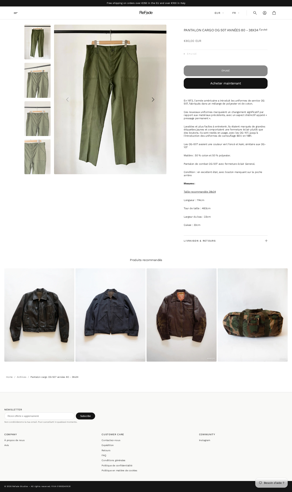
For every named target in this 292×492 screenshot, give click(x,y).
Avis (6, 445)
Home (9, 377)
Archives (21, 377)
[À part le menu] (18, 13)
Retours (106, 450)
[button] (255, 13)
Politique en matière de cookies (119, 470)
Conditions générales (113, 460)
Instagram (204, 440)
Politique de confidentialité (117, 465)
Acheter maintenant (225, 83)
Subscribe (85, 416)
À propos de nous (14, 440)
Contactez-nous (111, 440)
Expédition (108, 445)
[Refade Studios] (146, 12)
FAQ (104, 455)
